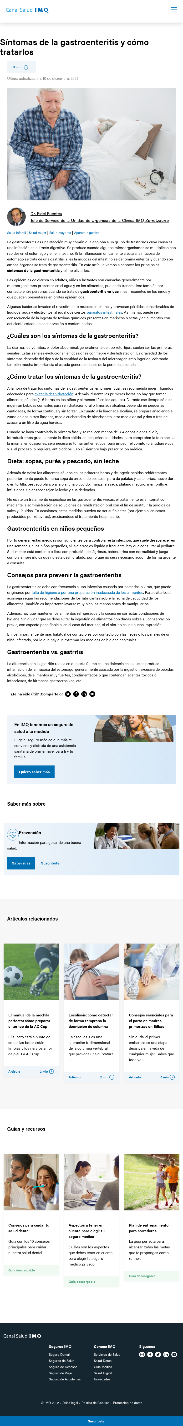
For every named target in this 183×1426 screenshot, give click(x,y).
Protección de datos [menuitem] (127, 1402)
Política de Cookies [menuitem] (95, 1402)
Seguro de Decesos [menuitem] (63, 1366)
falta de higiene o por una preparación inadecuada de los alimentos (87, 592)
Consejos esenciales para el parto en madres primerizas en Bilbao (151, 1020)
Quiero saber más (34, 771)
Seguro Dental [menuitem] (59, 1354)
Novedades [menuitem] (102, 1379)
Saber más (21, 863)
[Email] (92, 694)
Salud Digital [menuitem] (103, 1372)
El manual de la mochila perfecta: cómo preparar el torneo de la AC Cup (29, 1020)
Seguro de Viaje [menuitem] (60, 1372)
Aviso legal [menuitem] (70, 1402)
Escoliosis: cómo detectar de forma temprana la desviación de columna (91, 1020)
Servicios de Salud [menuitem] (107, 1354)
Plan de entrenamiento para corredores (148, 1227)
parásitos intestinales (104, 312)
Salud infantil (16, 232)
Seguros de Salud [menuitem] (62, 1360)
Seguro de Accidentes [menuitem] (65, 1379)
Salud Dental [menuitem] (103, 1360)
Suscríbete (50, 863)
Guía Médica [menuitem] (103, 1366)
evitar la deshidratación (54, 394)
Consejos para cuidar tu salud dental (28, 1227)
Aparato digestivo (87, 232)
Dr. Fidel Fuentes (46, 213)
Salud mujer (37, 232)
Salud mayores (60, 232)
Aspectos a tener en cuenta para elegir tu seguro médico (87, 1230)
